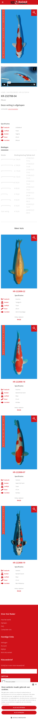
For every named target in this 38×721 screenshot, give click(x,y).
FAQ (2, 626)
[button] (19, 717)
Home (3, 92)
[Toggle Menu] (2, 2)
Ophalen (4, 623)
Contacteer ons (6, 630)
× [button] (36, 684)
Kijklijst (3, 649)
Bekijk (19, 319)
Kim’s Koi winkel (6, 652)
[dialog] (19, 701)
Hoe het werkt (6, 620)
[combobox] (33, 685)
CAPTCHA (4, 676)
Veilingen (4, 643)
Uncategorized (12, 92)
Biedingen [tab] (4, 147)
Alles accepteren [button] (19, 707)
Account (4, 646)
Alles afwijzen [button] (19, 712)
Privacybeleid (5, 704)
